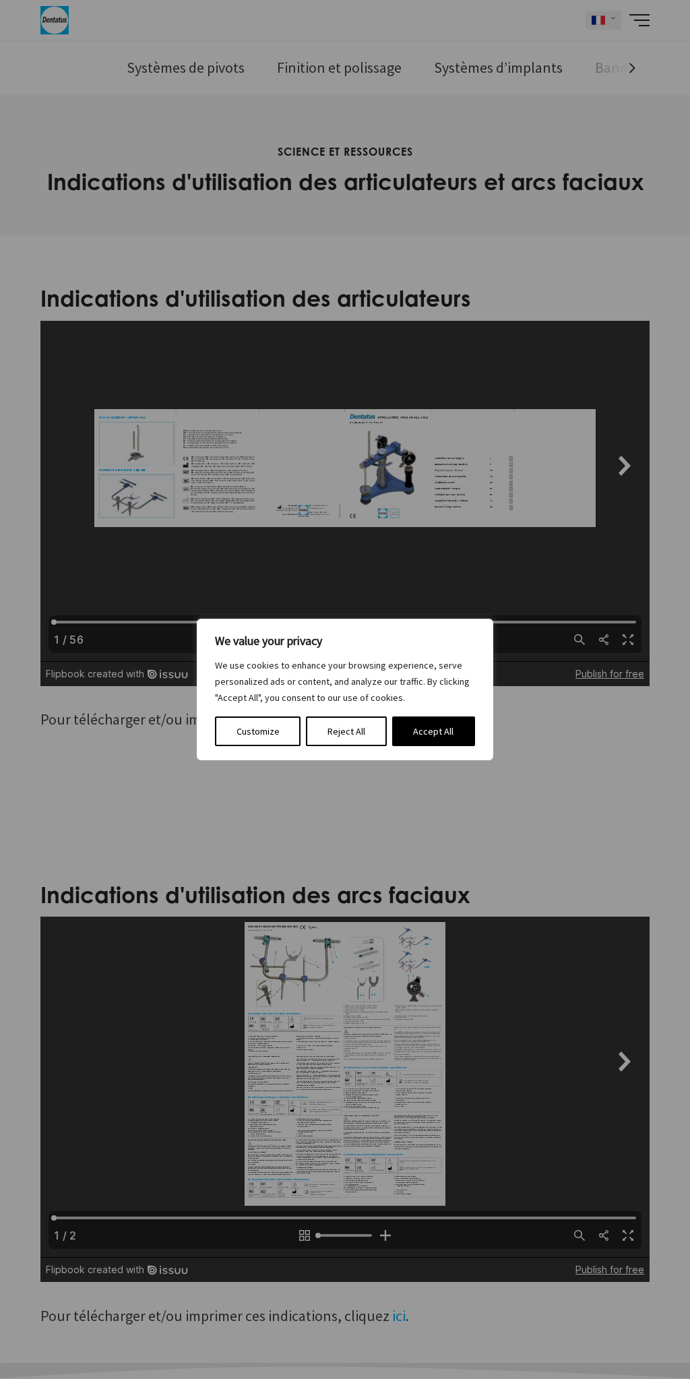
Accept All (433, 731)
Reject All (346, 731)
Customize (258, 731)
